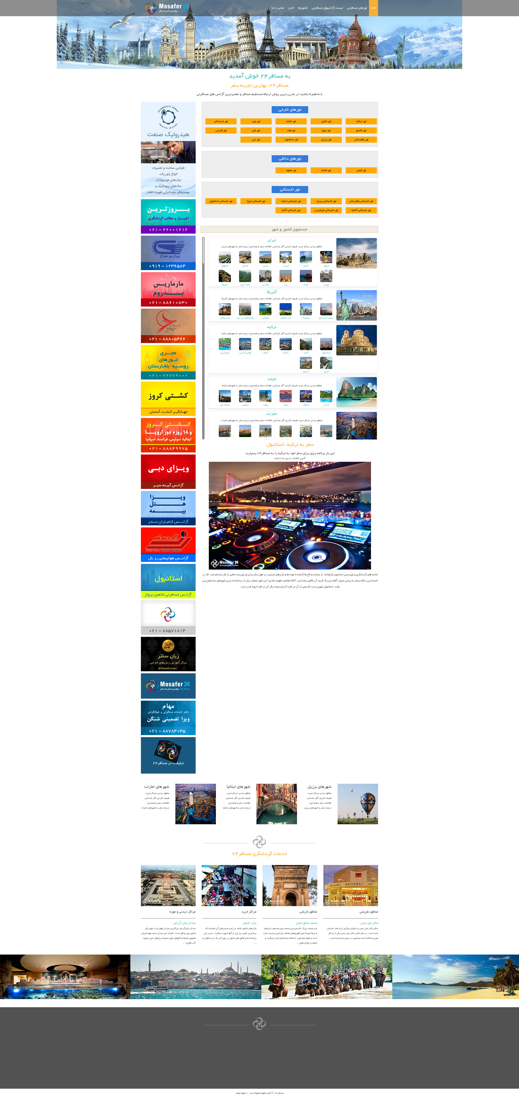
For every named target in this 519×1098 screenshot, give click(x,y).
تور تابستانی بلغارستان (361, 201)
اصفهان (224, 266)
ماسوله (225, 284)
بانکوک (306, 405)
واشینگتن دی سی (245, 318)
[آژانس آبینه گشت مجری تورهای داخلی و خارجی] (168, 454)
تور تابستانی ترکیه (291, 201)
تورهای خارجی (290, 109)
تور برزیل (326, 139)
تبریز (265, 266)
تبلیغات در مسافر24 (168, 763)
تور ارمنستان (221, 121)
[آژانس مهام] (168, 700)
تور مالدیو (361, 130)
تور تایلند (291, 121)
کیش (305, 266)
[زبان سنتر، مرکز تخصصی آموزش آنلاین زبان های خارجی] (168, 636)
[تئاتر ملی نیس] (350, 864)
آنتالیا (285, 353)
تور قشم (326, 170)
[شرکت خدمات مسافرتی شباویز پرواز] (168, 271)
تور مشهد (291, 170)
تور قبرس (221, 130)
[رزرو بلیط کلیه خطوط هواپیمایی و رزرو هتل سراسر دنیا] (168, 526)
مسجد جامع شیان (306, 923)
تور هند (291, 130)
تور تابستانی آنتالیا (361, 210)
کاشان (245, 266)
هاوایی (265, 318)
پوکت (265, 405)
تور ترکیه (361, 121)
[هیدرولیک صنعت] (168, 101)
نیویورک (306, 318)
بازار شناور (249, 923)
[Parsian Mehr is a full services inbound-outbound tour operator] (168, 417)
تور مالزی (326, 121)
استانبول (326, 353)
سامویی (245, 405)
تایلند (271, 379)
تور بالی (256, 130)
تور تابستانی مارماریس (326, 210)
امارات (271, 414)
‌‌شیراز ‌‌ (285, 266)
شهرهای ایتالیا (238, 787)
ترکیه (271, 327)
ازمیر (326, 371)
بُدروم (306, 371)
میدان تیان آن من (184, 923)
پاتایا (286, 405)
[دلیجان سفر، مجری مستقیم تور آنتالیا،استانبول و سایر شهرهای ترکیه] (168, 198)
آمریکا (272, 292)
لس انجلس (285, 318)
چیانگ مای (225, 405)
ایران (271, 240)
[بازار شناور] (229, 864)
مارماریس (224, 353)
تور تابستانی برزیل (326, 201)
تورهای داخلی (290, 158)
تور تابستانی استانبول (221, 201)
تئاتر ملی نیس (369, 923)
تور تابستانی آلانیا (291, 210)
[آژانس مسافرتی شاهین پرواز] (168, 563)
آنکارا (265, 353)
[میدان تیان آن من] (168, 864)
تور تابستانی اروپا (256, 201)
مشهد (326, 266)
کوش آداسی (245, 353)
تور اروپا (326, 130)
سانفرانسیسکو (326, 318)
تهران (326, 284)
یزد (285, 284)
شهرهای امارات (156, 787)
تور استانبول (291, 139)
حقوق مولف (241, 1093)
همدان (265, 284)
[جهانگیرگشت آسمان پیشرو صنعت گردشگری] (168, 381)
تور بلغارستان (361, 139)
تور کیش (361, 170)
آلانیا (306, 353)
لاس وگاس (225, 318)
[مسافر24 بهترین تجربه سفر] (165, 8)
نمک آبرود (245, 284)
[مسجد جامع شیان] (290, 864)
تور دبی (256, 139)
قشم (305, 284)
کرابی (326, 405)
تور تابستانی (290, 189)
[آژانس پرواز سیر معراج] (168, 235)
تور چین (256, 121)
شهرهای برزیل (319, 787)
